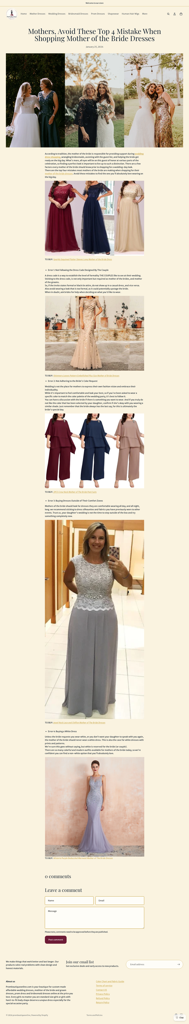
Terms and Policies (94, 1015)
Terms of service (104, 985)
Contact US (101, 989)
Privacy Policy (103, 994)
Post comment (55, 939)
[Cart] (181, 14)
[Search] (168, 14)
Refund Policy (103, 998)
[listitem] (145, 14)
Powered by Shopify (39, 1015)
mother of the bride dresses (59, 173)
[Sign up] (179, 964)
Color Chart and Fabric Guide (110, 981)
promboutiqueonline (21, 1015)
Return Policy (102, 1002)
